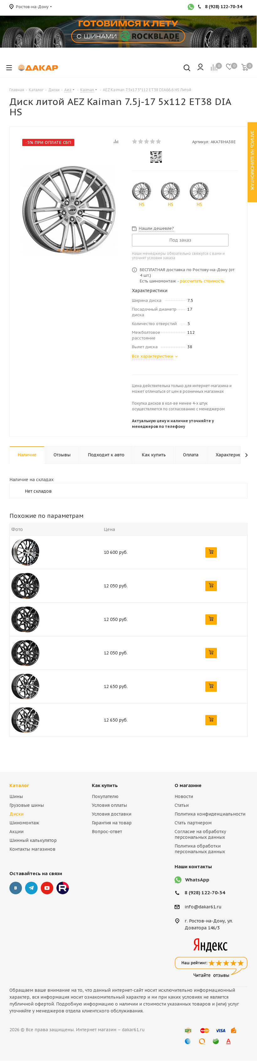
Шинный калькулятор (33, 840)
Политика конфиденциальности (210, 814)
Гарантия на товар (112, 823)
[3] (147, 141)
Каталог (19, 785)
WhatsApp (197, 880)
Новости (184, 796)
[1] (135, 141)
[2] (141, 141)
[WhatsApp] (191, 7)
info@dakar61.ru (203, 907)
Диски (16, 814)
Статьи (182, 805)
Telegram (31, 888)
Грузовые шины (26, 805)
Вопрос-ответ (107, 831)
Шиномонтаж (24, 823)
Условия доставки (111, 814)
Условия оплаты (109, 805)
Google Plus (62, 888)
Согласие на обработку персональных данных (200, 834)
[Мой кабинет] (200, 68)
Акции (16, 831)
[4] (153, 141)
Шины (16, 796)
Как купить (105, 785)
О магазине (188, 785)
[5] (159, 141)
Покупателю (105, 796)
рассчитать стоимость (202, 281)
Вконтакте (15, 888)
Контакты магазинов (32, 849)
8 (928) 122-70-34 (205, 893)
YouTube (47, 888)
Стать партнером (193, 823)
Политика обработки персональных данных (200, 848)
